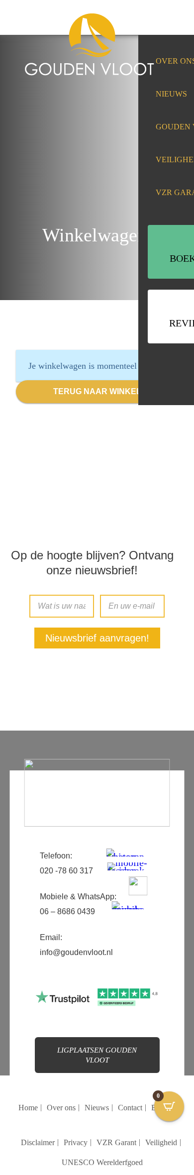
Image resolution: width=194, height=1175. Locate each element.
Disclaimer (38, 1142)
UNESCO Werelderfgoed (102, 1162)
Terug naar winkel (97, 391)
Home (28, 1107)
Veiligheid (161, 1142)
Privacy (76, 1142)
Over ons (61, 1107)
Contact (130, 1107)
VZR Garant (116, 1142)
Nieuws (171, 94)
